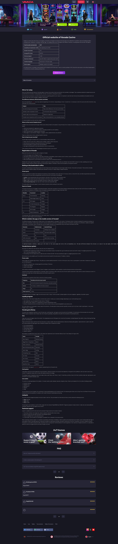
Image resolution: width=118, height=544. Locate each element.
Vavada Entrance (59, 72)
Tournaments (40, 524)
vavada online (36, 367)
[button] (116, 15)
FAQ (56, 524)
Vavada (33, 101)
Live (29, 524)
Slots (25, 524)
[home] (27, 2)
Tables (33, 524)
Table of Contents (49, 524)
